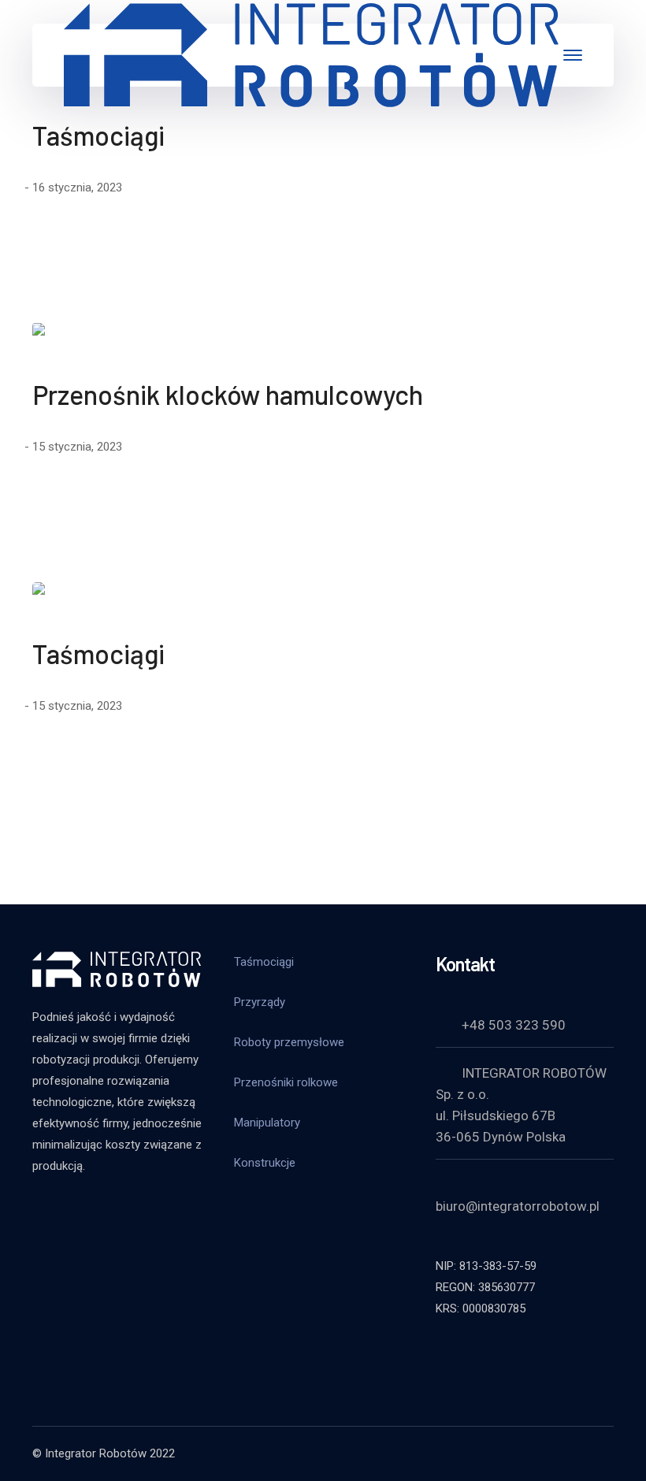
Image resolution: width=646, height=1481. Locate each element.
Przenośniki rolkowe (286, 1082)
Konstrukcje (264, 1163)
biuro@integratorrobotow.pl (518, 1206)
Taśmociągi (98, 135)
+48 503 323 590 (514, 1025)
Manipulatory (267, 1122)
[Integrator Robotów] (311, 53)
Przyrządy (259, 1002)
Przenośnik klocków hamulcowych (227, 394)
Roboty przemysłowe (289, 1042)
